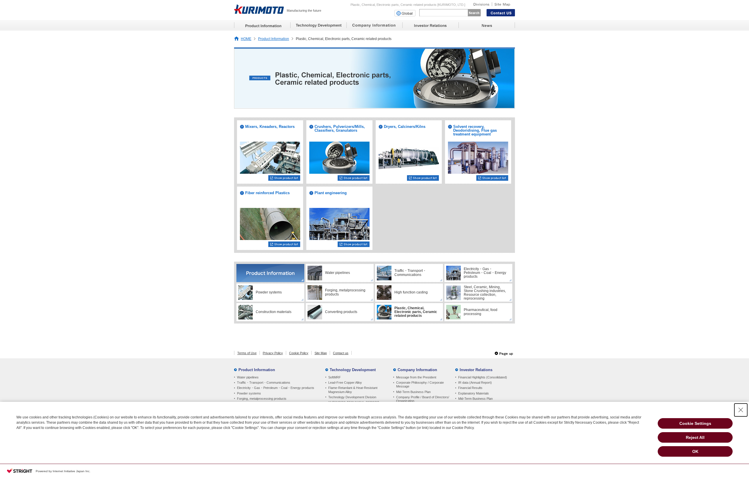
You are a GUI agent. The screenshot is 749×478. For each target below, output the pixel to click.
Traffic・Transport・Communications (263, 382)
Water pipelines (248, 377)
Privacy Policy (273, 353)
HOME (246, 39)
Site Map (321, 353)
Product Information (273, 39)
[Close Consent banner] (740, 410)
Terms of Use (247, 353)
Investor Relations (476, 370)
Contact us (340, 353)
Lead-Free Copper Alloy (345, 382)
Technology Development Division (352, 397)
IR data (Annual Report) (475, 382)
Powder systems (249, 393)
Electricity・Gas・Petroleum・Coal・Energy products (275, 388)
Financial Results (470, 388)
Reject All (695, 437)
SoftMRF (334, 377)
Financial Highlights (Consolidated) (482, 377)
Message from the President (416, 377)
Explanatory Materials (473, 393)
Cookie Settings (695, 423)
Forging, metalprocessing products (261, 398)
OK (695, 451)
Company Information (417, 370)
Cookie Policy (298, 353)
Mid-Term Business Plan (413, 392)
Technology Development (353, 370)
